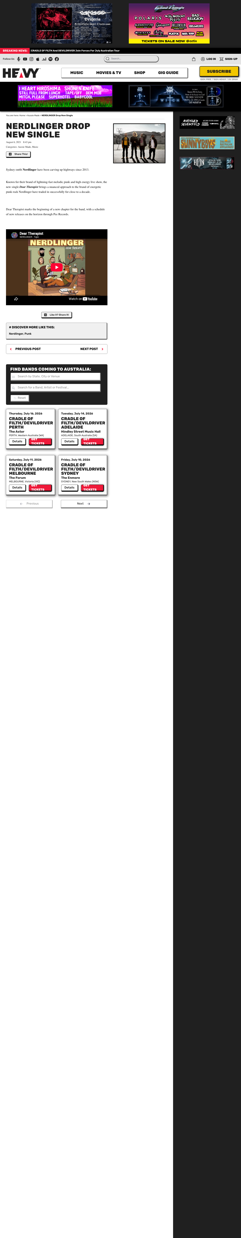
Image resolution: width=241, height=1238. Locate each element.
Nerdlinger (16, 333)
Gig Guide (168, 72)
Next (80, 503)
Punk (28, 333)
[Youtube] (25, 59)
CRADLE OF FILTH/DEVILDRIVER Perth (31, 423)
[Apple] (38, 59)
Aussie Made (33, 115)
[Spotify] (50, 59)
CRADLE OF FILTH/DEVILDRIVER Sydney (83, 469)
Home (22, 115)
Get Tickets (37, 441)
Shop (139, 72)
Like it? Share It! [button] (59, 314)
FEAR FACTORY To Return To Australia (54, 50)
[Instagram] (31, 59)
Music (76, 72)
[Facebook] (57, 59)
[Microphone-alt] (19, 59)
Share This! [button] (21, 154)
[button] (193, 59)
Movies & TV (108, 72)
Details (17, 441)
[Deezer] (44, 59)
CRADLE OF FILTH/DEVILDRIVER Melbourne (31, 469)
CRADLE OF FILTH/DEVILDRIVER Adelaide (83, 423)
